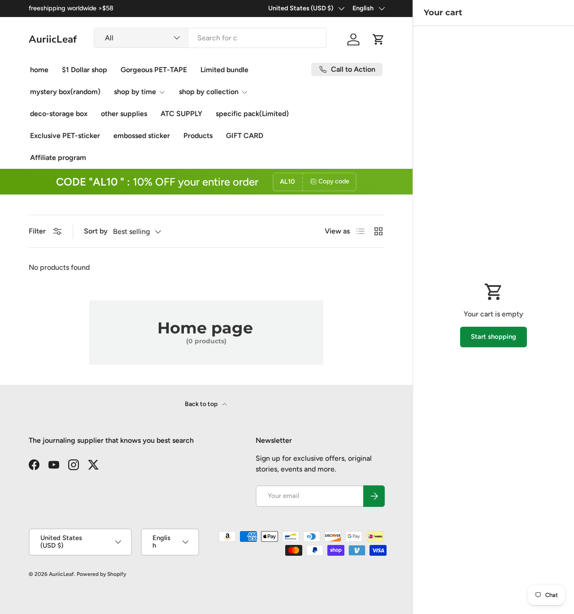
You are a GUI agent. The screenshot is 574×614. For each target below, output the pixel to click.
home (39, 69)
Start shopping (493, 337)
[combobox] (210, 38)
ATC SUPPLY (181, 113)
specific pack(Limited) (252, 113)
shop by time (135, 91)
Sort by (96, 231)
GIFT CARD (244, 135)
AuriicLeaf (61, 574)
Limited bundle (224, 69)
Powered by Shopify (101, 574)
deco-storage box (58, 113)
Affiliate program (58, 157)
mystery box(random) (65, 91)
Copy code (333, 181)
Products (198, 135)
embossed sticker (141, 135)
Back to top (202, 404)
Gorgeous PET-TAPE (154, 69)
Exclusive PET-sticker (65, 135)
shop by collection (209, 91)
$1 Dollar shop (84, 69)
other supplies (124, 113)
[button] (378, 39)
